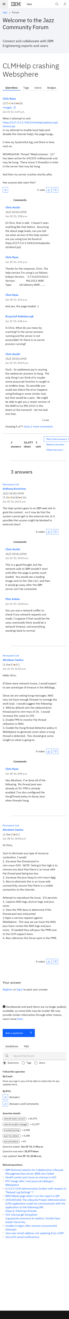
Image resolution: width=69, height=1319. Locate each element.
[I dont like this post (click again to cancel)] (55, 190)
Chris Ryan (9, 98)
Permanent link (11, 484)
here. (20, 1019)
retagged (7, 107)
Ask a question (14, 1033)
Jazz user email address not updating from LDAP (34, 1233)
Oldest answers (54, 449)
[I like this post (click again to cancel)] (49, 190)
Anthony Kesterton (14, 488)
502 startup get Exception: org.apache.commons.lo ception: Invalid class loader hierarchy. (32, 1218)
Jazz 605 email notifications (22, 1237)
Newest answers (55, 444)
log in (20, 989)
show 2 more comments (38, 426)
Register (8, 989)
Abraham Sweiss (13, 660)
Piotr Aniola (12, 599)
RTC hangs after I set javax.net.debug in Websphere (29, 1182)
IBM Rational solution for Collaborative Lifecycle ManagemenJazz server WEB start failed (34, 1171)
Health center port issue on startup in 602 (30, 1177)
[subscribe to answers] (5, 1097)
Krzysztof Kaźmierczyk (19, 316)
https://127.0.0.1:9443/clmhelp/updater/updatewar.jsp (30, 124)
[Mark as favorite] (5, 190)
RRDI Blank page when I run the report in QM (32, 1196)
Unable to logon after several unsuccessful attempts (31, 1227)
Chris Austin (12, 207)
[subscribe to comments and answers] (5, 1103)
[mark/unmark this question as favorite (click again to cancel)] (5, 190)
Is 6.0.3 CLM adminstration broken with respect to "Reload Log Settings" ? (35, 1190)
